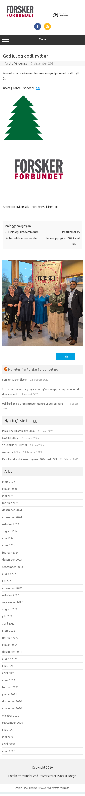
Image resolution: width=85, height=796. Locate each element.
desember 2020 (12, 701)
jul (56, 206)
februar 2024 (10, 552)
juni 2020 (7, 729)
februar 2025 (10, 502)
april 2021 (8, 672)
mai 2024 (7, 538)
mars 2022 (8, 630)
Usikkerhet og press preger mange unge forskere (32, 403)
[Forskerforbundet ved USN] (42, 18)
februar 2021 (10, 687)
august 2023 (9, 573)
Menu (42, 39)
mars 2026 (8, 481)
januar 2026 (9, 488)
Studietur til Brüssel (14, 444)
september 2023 (12, 566)
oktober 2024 (10, 524)
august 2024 (9, 531)
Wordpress (62, 787)
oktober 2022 (10, 595)
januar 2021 (9, 694)
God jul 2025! (10, 437)
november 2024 (12, 517)
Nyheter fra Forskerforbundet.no (33, 369)
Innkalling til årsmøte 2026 (18, 430)
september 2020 (12, 722)
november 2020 (12, 708)
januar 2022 (9, 644)
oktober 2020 (10, 715)
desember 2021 (12, 651)
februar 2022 (10, 637)
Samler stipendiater (14, 379)
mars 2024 (8, 545)
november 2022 (12, 588)
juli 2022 (7, 616)
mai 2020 (7, 736)
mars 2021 (8, 680)
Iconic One (21, 787)
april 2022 (8, 623)
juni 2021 (7, 665)
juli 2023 (7, 580)
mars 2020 (8, 750)
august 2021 (9, 658)
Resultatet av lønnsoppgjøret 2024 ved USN (63, 238)
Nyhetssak (22, 206)
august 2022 (9, 609)
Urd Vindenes (18, 63)
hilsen (49, 206)
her (38, 88)
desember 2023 (12, 559)
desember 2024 (12, 509)
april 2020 (8, 743)
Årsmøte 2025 (11, 452)
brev (41, 206)
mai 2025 (7, 495)
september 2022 (12, 602)
